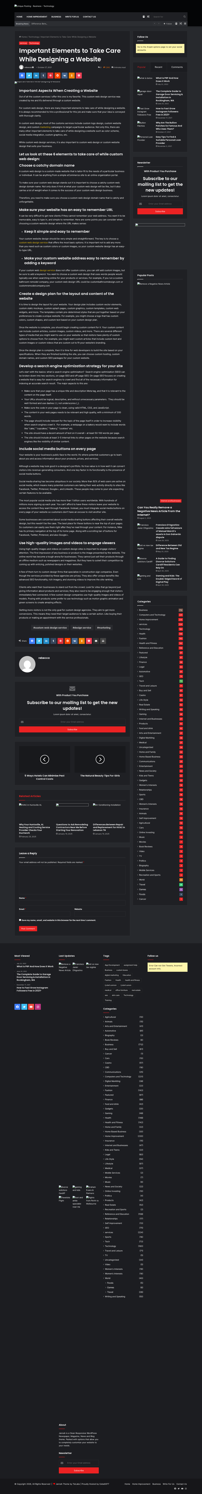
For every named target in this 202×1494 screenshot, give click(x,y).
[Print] (103, 641)
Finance (143, 662)
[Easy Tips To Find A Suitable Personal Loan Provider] (145, 140)
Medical (143, 742)
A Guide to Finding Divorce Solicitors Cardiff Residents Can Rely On (168, 563)
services (23, 43)
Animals (143, 813)
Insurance (144, 809)
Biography (144, 865)
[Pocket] (79, 75)
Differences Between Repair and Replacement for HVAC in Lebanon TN (109, 827)
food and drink (146, 728)
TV (140, 856)
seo (106, 995)
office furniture (121, 990)
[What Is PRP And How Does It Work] (145, 82)
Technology (34, 37)
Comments (177, 67)
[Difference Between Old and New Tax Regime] (145, 549)
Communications (147, 761)
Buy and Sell (145, 690)
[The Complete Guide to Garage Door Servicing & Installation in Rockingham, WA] (145, 95)
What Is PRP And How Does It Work (167, 80)
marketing (45, 127)
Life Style (143, 700)
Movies (142, 842)
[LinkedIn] (36, 75)
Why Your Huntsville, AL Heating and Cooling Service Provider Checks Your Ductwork (34, 828)
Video (141, 851)
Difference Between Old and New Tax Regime (52, 23)
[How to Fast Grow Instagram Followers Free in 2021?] (145, 112)
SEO (141, 676)
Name (22, 898)
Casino (142, 695)
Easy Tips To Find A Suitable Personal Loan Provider (168, 140)
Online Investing (146, 832)
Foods (142, 894)
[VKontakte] (65, 75)
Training (108, 1000)
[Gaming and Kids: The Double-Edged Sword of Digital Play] (145, 579)
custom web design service (33, 242)
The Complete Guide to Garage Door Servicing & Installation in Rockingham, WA (169, 96)
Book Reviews (145, 846)
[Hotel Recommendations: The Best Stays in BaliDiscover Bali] (65, 1200)
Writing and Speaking (149, 709)
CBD (141, 799)
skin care (115, 995)
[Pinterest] (50, 75)
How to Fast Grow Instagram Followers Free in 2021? (167, 111)
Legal (141, 667)
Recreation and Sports (149, 875)
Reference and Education (151, 648)
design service (47, 270)
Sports (142, 794)
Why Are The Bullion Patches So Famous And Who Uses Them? (169, 125)
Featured (143, 652)
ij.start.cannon (111, 985)
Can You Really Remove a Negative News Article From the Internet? (158, 511)
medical (108, 990)
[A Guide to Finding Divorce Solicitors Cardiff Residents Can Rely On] (145, 562)
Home (19, 17)
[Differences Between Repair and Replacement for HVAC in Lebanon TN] (109, 812)
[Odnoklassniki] (72, 75)
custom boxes (122, 970)
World (141, 879)
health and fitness (132, 980)
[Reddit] (57, 75)
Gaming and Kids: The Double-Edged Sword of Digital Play (169, 578)
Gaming (142, 714)
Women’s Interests (148, 804)
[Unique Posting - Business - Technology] (34, 6)
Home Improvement (37, 17)
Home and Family (147, 752)
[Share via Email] (96, 641)
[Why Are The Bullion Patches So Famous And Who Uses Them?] (145, 126)
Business (56, 17)
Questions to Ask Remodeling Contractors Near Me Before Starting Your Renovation (72, 827)
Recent (158, 67)
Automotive (144, 671)
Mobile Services (146, 870)
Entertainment (146, 766)
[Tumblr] (43, 75)
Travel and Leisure (148, 686)
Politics (142, 861)
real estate (136, 990)
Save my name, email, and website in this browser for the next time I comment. (59, 920)
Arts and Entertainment (150, 733)
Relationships (145, 790)
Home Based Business (149, 756)
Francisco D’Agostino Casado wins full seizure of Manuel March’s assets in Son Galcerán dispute (169, 531)
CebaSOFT (104, 1484)
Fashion (143, 638)
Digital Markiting (146, 738)
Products (143, 723)
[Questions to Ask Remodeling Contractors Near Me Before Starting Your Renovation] (72, 812)
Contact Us (89, 17)
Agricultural (144, 823)
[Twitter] (29, 75)
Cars (141, 827)
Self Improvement (147, 818)
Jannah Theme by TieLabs (68, 1484)
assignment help (130, 965)
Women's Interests (148, 785)
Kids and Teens (146, 775)
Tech (141, 681)
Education (127, 975)
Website (78, 909)
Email (22, 909)
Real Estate (144, 704)
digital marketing (112, 975)
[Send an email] (33, 67)
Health (142, 634)
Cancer (142, 899)
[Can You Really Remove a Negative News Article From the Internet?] (65, 1073)
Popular (142, 67)
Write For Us (72, 17)
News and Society (147, 771)
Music (142, 837)
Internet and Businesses (150, 719)
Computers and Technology (152, 615)
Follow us (153, 955)
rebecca (27, 67)
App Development (112, 965)
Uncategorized (146, 747)
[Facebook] (22, 75)
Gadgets (143, 780)
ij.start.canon (126, 985)
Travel (142, 884)
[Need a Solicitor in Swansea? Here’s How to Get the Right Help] (92, 1190)
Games (142, 889)
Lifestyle (143, 657)
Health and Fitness (148, 643)
